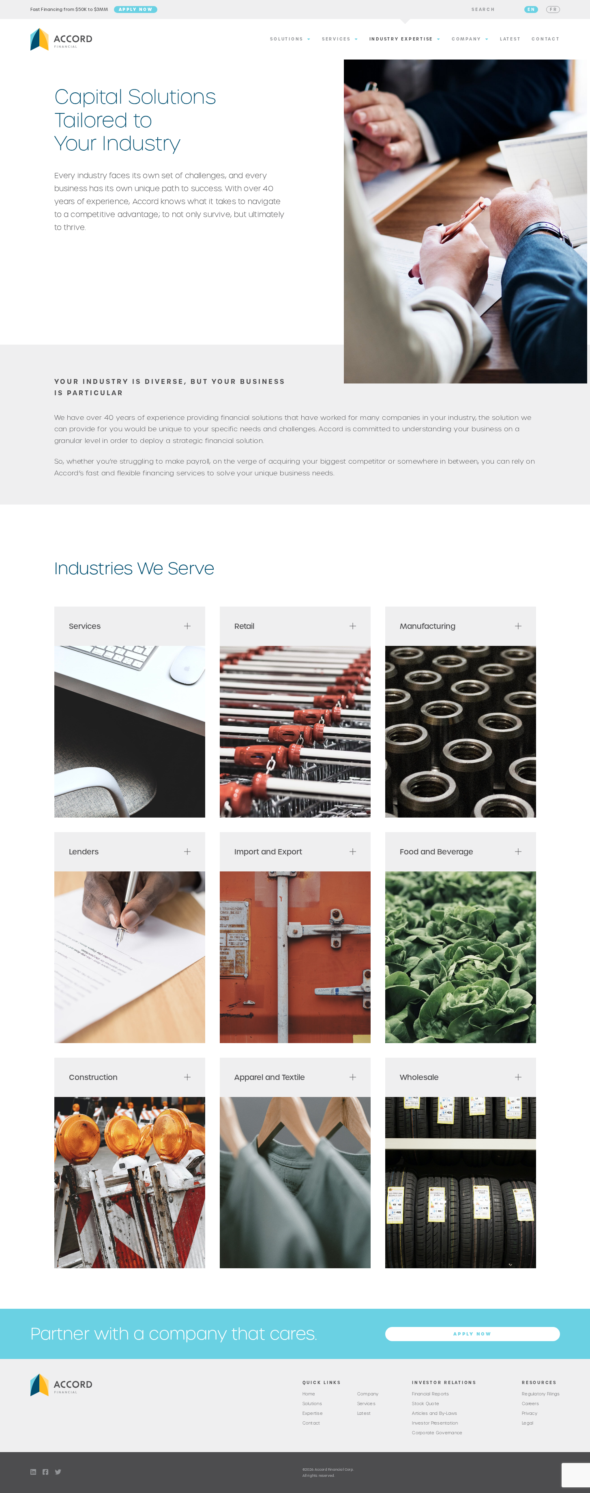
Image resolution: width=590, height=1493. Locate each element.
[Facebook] (45, 1472)
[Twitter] (58, 1472)
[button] (483, 9)
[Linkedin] (33, 1472)
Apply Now (136, 9)
